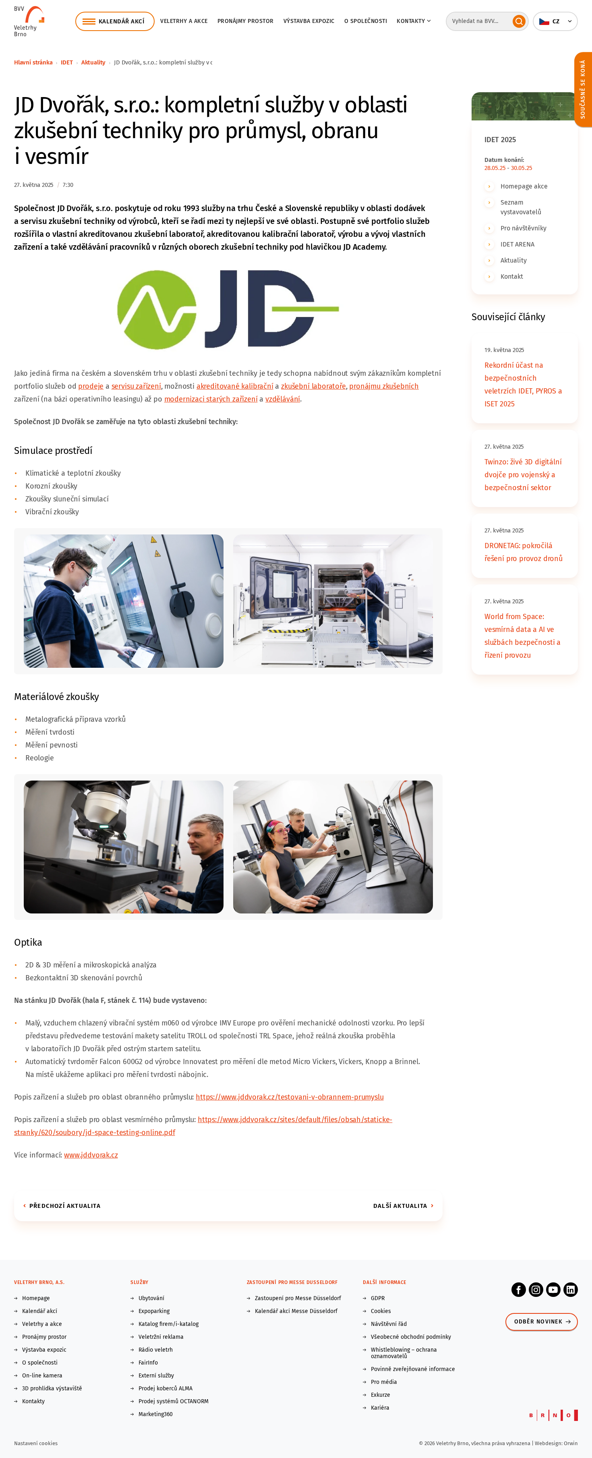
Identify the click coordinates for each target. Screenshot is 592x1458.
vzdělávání (282, 399)
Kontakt (512, 276)
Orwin (571, 1443)
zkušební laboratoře (313, 386)
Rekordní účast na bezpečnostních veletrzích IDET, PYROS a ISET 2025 (523, 384)
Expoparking (154, 1311)
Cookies (381, 1311)
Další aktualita (400, 1205)
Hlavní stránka (33, 62)
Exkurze (380, 1395)
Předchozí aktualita (65, 1205)
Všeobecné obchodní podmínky (411, 1337)
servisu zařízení (136, 386)
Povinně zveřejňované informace (413, 1369)
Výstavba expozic (309, 21)
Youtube (553, 1289)
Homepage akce (524, 186)
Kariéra (380, 1408)
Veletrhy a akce (184, 21)
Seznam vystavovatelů (521, 207)
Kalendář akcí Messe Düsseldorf (296, 1311)
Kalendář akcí (39, 1311)
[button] (555, 21)
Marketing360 (156, 1414)
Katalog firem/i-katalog (169, 1324)
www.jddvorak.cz (91, 1155)
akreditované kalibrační (235, 386)
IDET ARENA (517, 244)
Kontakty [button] (411, 21)
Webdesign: (549, 1443)
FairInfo (148, 1363)
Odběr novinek (538, 1321)
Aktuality (93, 62)
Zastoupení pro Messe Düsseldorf (298, 1298)
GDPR (378, 1298)
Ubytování (151, 1298)
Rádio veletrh (156, 1350)
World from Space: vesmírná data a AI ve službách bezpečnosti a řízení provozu (522, 636)
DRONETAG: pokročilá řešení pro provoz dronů (523, 552)
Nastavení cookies (36, 1443)
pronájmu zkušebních (384, 386)
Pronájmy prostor (245, 21)
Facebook (518, 1289)
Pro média (384, 1382)
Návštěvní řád (389, 1324)
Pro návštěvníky (523, 228)
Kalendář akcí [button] (122, 21)
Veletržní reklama (161, 1337)
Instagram (536, 1289)
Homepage (36, 1298)
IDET (66, 62)
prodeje (90, 386)
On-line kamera (42, 1376)
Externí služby (156, 1376)
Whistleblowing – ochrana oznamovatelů (404, 1353)
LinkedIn (570, 1289)
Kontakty (33, 1401)
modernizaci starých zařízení (211, 399)
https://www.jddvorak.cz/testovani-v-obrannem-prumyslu (289, 1097)
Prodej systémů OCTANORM (174, 1401)
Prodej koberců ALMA (166, 1389)
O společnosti (365, 21)
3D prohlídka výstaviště (52, 1389)
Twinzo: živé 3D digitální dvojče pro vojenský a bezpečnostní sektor (523, 475)
